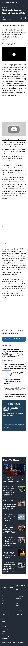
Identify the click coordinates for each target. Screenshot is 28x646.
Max (17, 603)
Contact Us (4, 626)
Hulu (17, 608)
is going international (12, 65)
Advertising (5, 629)
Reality (5, 500)
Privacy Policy (6, 427)
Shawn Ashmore (8, 333)
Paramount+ (19, 598)
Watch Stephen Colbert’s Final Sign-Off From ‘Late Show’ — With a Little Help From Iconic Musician (15, 366)
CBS (3, 603)
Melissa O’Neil (5, 332)
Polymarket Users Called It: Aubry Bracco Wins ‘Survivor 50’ (15, 389)
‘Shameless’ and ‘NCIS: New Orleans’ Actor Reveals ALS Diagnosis (9, 554)
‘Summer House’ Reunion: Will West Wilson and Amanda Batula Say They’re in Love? (9, 506)
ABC (2, 330)
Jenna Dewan (20, 330)
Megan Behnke (6, 17)
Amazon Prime (19, 610)
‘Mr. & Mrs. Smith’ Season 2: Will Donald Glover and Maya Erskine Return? (9, 492)
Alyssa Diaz (7, 330)
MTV (3, 617)
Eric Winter (13, 330)
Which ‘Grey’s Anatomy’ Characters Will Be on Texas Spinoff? (13, 381)
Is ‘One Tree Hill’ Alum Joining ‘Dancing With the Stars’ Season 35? (9, 530)
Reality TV (5, 614)
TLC (3, 619)
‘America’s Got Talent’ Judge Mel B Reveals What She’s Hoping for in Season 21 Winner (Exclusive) (12, 352)
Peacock (18, 601)
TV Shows (4, 7)
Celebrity (6, 550)
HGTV (3, 622)
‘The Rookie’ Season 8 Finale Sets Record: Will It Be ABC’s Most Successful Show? (9, 568)
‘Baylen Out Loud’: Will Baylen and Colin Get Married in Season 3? (9, 542)
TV (2, 596)
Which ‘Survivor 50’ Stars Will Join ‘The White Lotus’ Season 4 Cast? (15, 395)
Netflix (17, 605)
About (3, 631)
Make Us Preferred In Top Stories (13, 339)
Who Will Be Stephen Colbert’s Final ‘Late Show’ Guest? (13, 480)
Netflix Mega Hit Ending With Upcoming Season (13, 374)
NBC (3, 601)
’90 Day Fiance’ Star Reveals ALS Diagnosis (9, 518)
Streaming (6, 486)
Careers (4, 633)
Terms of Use (11, 425)
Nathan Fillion (13, 332)
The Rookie (15, 333)
